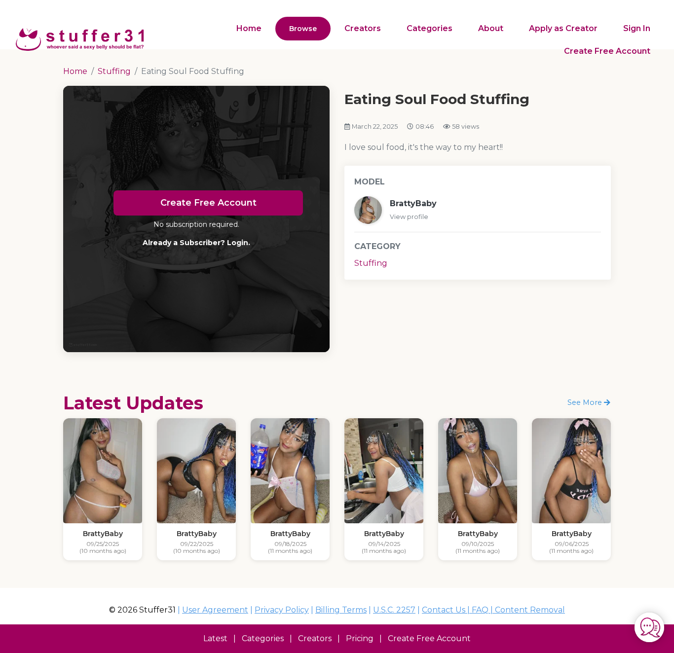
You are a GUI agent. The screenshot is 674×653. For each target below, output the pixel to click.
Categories (429, 28)
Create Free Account (607, 51)
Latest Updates (133, 403)
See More (585, 402)
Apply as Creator (563, 28)
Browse (303, 28)
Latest (215, 638)
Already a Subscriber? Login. (196, 242)
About (490, 28)
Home (249, 28)
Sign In (636, 28)
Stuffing (370, 263)
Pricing (360, 638)
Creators (362, 28)
